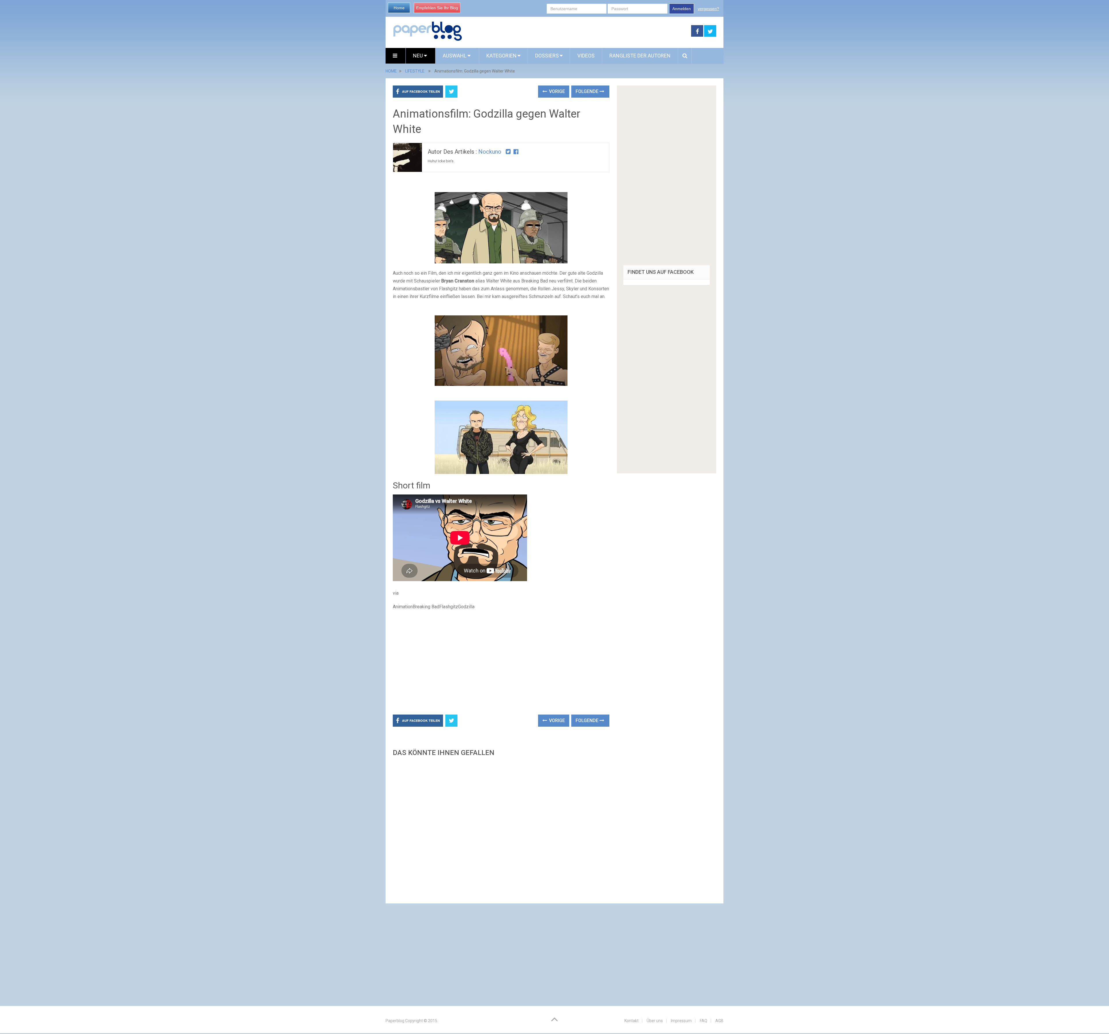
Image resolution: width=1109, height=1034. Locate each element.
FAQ (703, 1020)
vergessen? (708, 8)
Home (399, 7)
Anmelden (681, 8)
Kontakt (631, 1020)
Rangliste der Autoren (640, 56)
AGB (719, 1020)
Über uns (655, 1020)
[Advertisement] (577, 31)
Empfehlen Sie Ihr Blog (437, 7)
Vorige (556, 91)
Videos (586, 56)
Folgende (588, 91)
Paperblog (395, 1020)
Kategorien (501, 56)
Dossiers (547, 56)
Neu (418, 56)
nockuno (489, 151)
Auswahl (455, 56)
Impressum (681, 1020)
